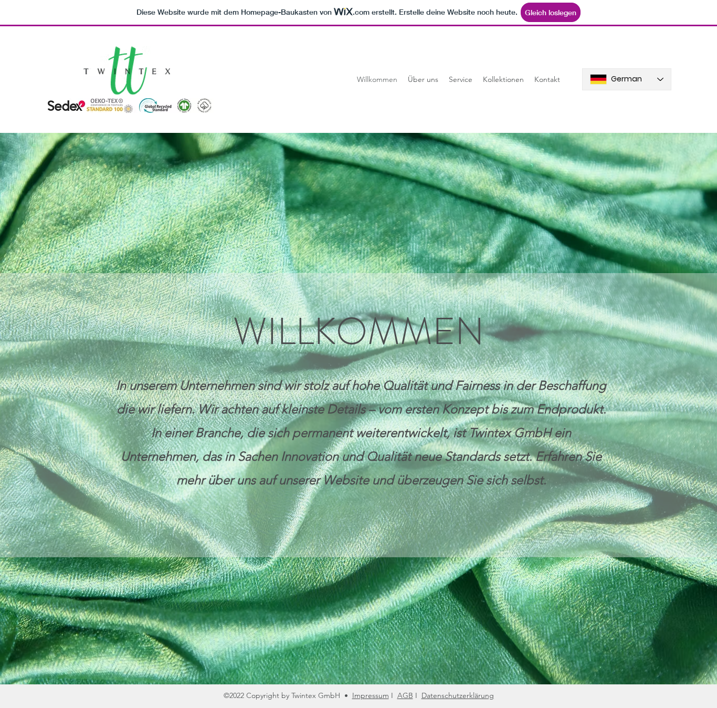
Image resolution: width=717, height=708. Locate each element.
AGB (405, 695)
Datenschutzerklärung (457, 695)
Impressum (370, 695)
